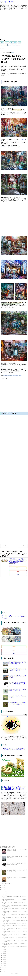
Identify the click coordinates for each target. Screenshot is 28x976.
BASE (18, 574)
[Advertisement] (14, 25)
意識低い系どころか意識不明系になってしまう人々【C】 (14, 923)
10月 (4, 894)
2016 (2, 971)
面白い (18, 45)
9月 (3, 949)
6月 (3, 955)
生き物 (9, 45)
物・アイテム (3, 45)
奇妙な (15, 42)
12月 (4, 891)
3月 (3, 961)
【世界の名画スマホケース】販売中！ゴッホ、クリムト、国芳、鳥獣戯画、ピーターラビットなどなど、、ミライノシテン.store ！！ (17, 560)
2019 (2, 889)
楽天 (18, 571)
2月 (3, 963)
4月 (3, 959)
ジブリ (5, 618)
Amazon (17, 567)
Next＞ (23, 545)
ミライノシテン (8, 1)
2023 (2, 885)
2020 (2, 887)
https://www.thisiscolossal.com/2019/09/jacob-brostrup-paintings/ (12, 375)
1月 (3, 965)
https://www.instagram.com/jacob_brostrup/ (10, 146)
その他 (2, 42)
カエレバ (14, 563)
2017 (2, 969)
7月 (3, 953)
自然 (14, 45)
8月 (3, 951)
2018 (2, 967)
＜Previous (5, 545)
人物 (11, 42)
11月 (4, 892)
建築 (20, 42)
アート (7, 42)
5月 (3, 957)
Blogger (16, 973)
